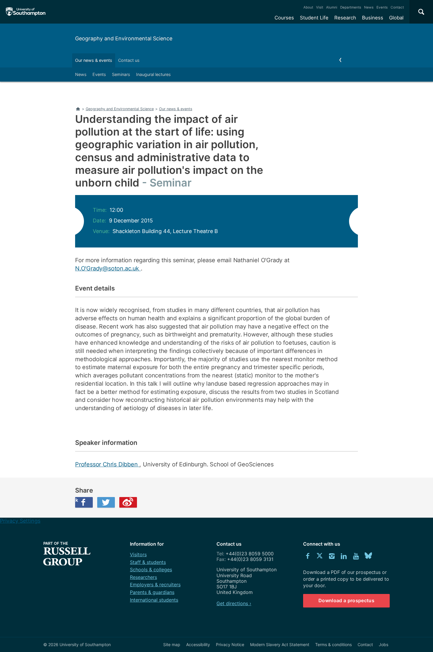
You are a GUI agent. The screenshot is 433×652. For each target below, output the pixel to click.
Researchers (143, 577)
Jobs (383, 644)
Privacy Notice (230, 644)
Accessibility (198, 644)
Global (396, 18)
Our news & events (93, 60)
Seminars (121, 74)
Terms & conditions (333, 644)
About (308, 7)
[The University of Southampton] (26, 12)
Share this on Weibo (128, 502)
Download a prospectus (346, 600)
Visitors (138, 554)
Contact (397, 7)
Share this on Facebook (76, 500)
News (368, 7)
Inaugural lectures (153, 74)
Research (345, 18)
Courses (284, 18)
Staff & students (148, 562)
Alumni (331, 7)
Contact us (129, 60)
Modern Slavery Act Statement (279, 644)
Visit (319, 7)
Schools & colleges (151, 569)
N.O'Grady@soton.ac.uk (108, 268)
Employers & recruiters (155, 584)
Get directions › (233, 603)
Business (372, 18)
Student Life (314, 18)
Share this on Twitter (106, 502)
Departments (350, 7)
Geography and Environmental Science (123, 38)
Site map (171, 644)
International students (154, 600)
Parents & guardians (152, 592)
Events (382, 7)
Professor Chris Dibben (107, 464)
